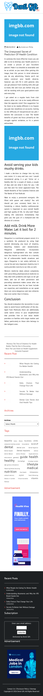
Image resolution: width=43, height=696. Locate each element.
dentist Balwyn (8, 454)
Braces (21, 441)
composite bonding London (12, 444)
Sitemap (33, 689)
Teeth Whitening (33, 475)
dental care (21, 447)
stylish (21, 475)
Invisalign (21, 461)
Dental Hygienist (33, 447)
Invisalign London (33, 461)
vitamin (34, 478)
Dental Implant (8, 451)
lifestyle (32, 464)
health (33, 456)
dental (8, 447)
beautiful (8, 440)
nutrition (10, 471)
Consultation (25, 444)
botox (15, 441)
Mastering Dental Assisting (12, 468)
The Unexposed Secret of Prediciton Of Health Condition (20, 53)
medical (32, 467)
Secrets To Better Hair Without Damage (20, 607)
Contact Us (11, 689)
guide (24, 456)
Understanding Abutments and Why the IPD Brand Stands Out (22, 374)
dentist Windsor (20, 454)
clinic (35, 440)
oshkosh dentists (9, 475)
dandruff (34, 444)
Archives (7, 420)
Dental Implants (23, 450)
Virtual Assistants (23, 478)
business (28, 440)
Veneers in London (9, 478)
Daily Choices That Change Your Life (19, 601)
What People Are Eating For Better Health (21, 588)
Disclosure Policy (22, 689)
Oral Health (23, 472)
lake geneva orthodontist (11, 465)
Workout (6, 481)
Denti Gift (26, 637)
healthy (9, 460)
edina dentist (8, 457)
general (16, 457)
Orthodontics (34, 472)
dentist (36, 451)
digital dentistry (33, 454)
